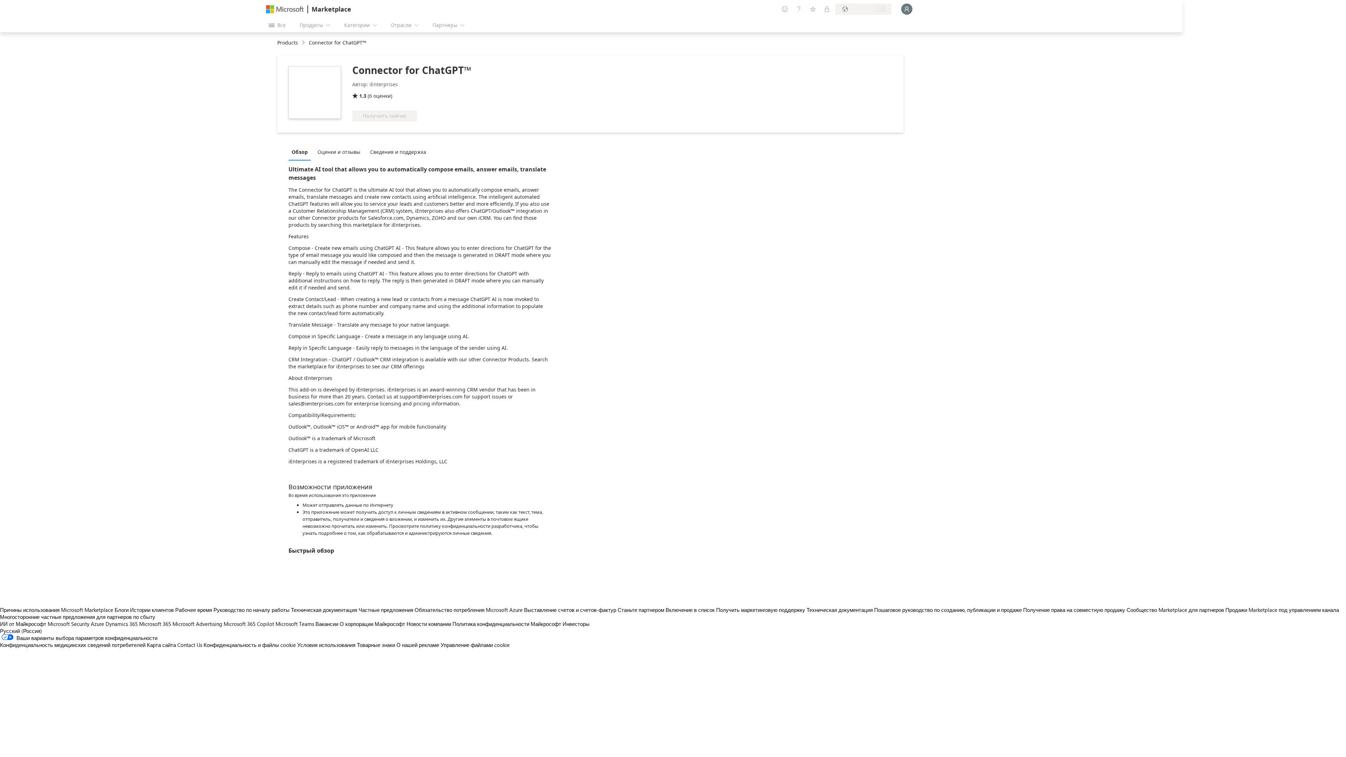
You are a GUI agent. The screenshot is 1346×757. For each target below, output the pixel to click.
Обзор (300, 152)
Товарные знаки (376, 644)
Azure (97, 623)
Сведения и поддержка (398, 152)
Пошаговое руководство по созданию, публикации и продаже (948, 609)
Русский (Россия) (21, 630)
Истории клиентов (152, 609)
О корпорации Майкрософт (372, 623)
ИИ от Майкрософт (23, 623)
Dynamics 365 (122, 623)
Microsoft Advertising (197, 623)
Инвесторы (576, 623)
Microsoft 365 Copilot (249, 623)
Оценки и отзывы (339, 152)
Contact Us (189, 644)
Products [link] (287, 42)
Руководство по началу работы (251, 609)
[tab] (301, 151)
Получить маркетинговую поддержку (760, 609)
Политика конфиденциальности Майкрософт (507, 623)
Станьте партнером (641, 609)
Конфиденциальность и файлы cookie (250, 644)
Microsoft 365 (155, 623)
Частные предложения (386, 609)
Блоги (122, 609)
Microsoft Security (68, 623)
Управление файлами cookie (475, 644)
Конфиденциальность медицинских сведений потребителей (72, 644)
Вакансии (326, 623)
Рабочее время (193, 609)
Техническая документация (324, 609)
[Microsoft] (285, 9)
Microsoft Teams (295, 623)
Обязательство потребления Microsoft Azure (469, 609)
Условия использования (326, 644)
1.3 (362, 96)
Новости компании (429, 623)
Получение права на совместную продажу (1074, 609)
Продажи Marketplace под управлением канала (1282, 609)
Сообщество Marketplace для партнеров (1175, 609)
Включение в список (690, 609)
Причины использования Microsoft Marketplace (56, 609)
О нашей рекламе (417, 644)
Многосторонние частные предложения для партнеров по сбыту (77, 616)
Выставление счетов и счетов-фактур (570, 609)
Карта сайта (161, 644)
